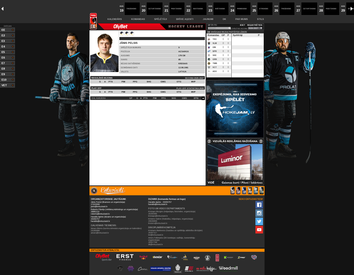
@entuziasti (212, 79)
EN (212, 25)
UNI (214, 47)
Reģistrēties (254, 25)
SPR (214, 51)
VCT (214, 67)
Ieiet (242, 25)
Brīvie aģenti (184, 19)
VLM (214, 43)
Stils (260, 19)
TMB (214, 63)
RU (215, 25)
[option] (121, 8)
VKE (214, 55)
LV (209, 25)
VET (4, 85)
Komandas (138, 19)
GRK (214, 59)
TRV (214, 39)
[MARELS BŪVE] (121, 33)
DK (224, 19)
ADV (214, 71)
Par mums (241, 19)
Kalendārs (114, 19)
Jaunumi (208, 19)
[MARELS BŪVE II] (132, 33)
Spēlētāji (160, 19)
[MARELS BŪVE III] (126, 33)
